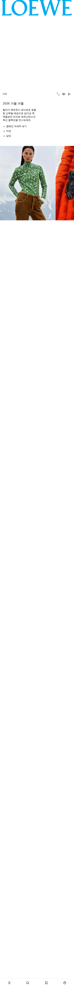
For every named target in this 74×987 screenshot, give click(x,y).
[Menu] (9, 983)
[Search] (28, 983)
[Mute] (64, 94)
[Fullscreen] (58, 94)
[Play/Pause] (69, 94)
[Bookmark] (46, 983)
